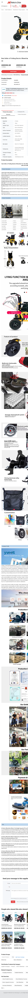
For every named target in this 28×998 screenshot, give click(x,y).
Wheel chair (3, 959)
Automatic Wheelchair (7, 985)
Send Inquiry (13, 71)
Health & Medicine (8, 9)
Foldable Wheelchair (19, 972)
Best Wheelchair (20, 982)
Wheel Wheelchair (18, 985)
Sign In (3, 105)
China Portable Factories (7, 979)
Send (13, 901)
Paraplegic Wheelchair (7, 972)
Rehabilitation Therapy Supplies (19, 9)
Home (2, 9)
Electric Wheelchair (18, 959)
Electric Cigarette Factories (8, 982)
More (2, 988)
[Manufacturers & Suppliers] (14, 2)
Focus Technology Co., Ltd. (17, 992)
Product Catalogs (20, 957)
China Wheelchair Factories (21, 979)
